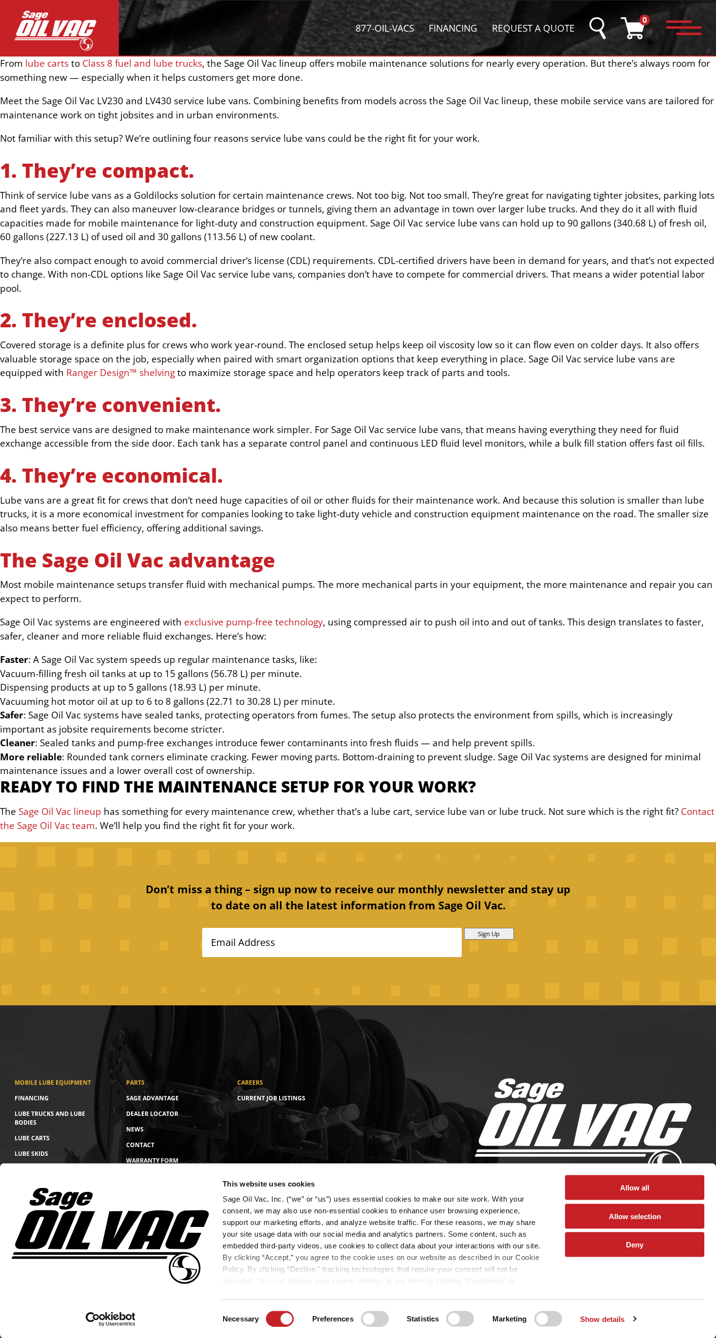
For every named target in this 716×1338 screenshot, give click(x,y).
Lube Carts (32, 1138)
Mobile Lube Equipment (53, 1082)
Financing (453, 28)
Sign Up (489, 933)
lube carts (47, 63)
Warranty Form (152, 1160)
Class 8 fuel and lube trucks (142, 63)
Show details (602, 1319)
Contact (140, 1145)
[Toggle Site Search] (597, 28)
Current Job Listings (271, 1098)
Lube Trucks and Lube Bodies (50, 1118)
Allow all (634, 1188)
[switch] (375, 1318)
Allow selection (635, 1216)
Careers (250, 1082)
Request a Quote (533, 28)
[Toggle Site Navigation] (683, 28)
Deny (634, 1245)
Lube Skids (31, 1154)
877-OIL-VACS (385, 28)
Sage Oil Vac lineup (60, 811)
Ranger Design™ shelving (120, 372)
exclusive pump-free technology (253, 622)
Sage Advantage (152, 1098)
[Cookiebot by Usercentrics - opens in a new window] (110, 1319)
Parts (135, 1082)
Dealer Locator (152, 1114)
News (135, 1129)
